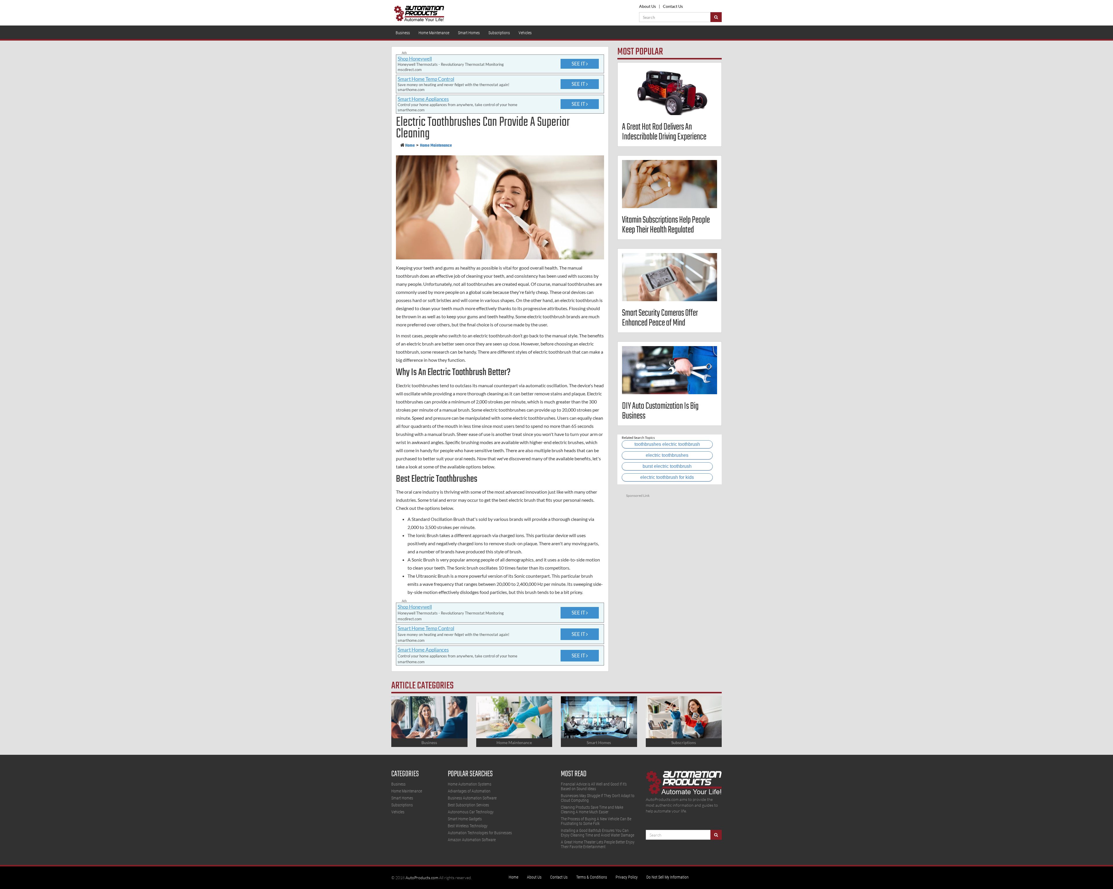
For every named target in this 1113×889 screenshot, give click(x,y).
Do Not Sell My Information (667, 877)
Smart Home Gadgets (465, 819)
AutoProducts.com (421, 877)
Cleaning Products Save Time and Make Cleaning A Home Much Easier (592, 809)
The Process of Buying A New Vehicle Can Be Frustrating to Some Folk (596, 821)
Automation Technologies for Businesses (480, 832)
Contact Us (673, 6)
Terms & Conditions (591, 877)
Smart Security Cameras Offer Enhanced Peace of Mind (660, 318)
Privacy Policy (627, 877)
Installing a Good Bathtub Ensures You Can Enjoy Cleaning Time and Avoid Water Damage (597, 832)
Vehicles (525, 32)
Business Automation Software (472, 798)
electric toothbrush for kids (667, 477)
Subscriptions (499, 32)
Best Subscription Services (468, 805)
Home (410, 145)
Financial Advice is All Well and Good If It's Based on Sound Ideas (594, 786)
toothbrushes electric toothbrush (667, 444)
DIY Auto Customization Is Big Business (660, 411)
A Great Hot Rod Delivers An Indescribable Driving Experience (664, 132)
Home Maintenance (434, 32)
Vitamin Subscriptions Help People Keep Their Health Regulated (666, 225)
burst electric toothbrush (667, 466)
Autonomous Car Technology (471, 812)
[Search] (716, 17)
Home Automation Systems (469, 784)
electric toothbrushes (667, 455)
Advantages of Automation (469, 791)
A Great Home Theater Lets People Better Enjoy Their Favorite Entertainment (597, 844)
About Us (647, 6)
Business (403, 32)
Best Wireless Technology (468, 825)
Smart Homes (469, 32)
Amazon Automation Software (472, 839)
